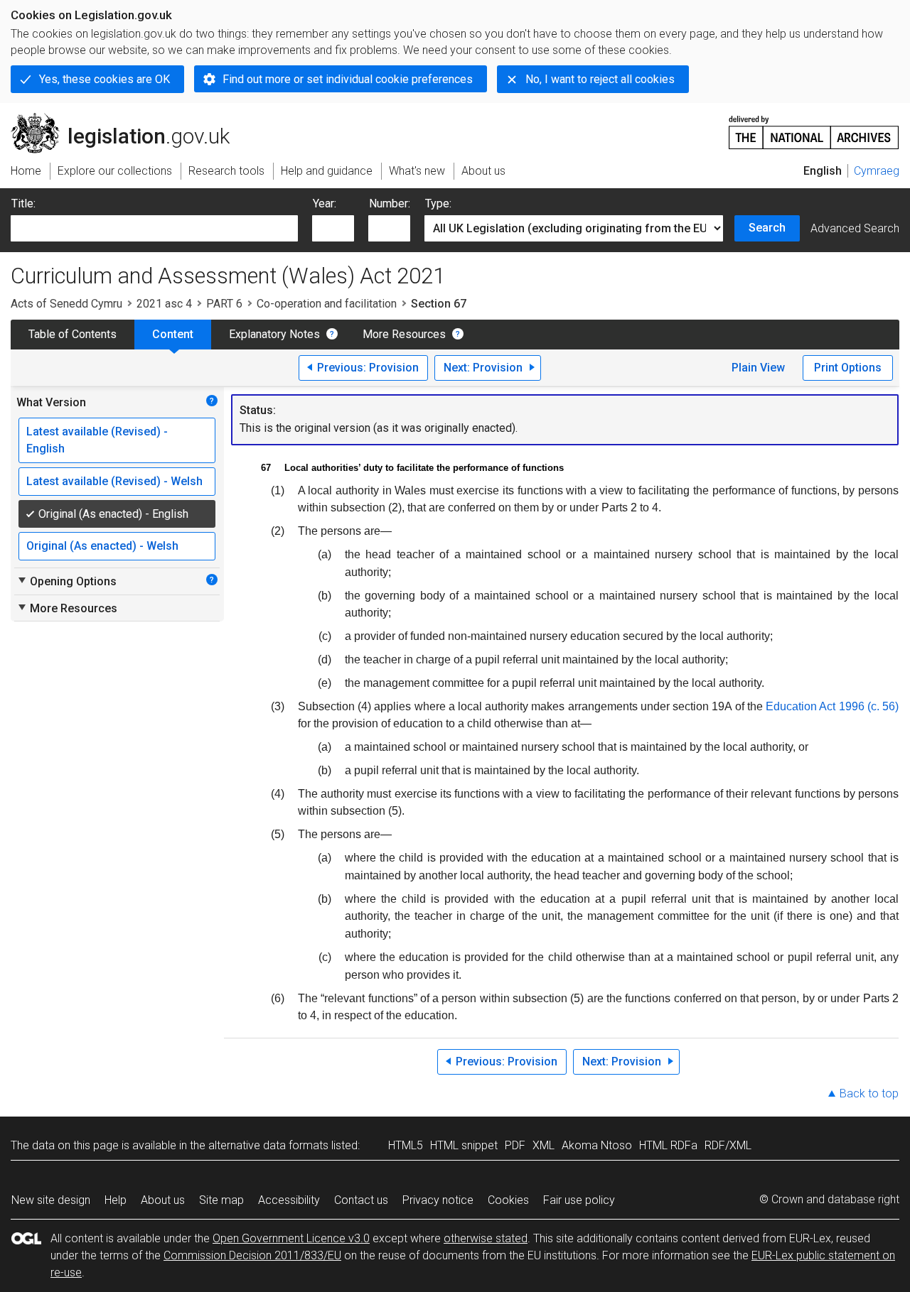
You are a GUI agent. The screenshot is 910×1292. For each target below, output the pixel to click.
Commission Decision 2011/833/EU (252, 1255)
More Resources (404, 334)
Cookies (508, 1200)
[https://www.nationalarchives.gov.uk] (814, 127)
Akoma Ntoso (597, 1145)
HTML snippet (464, 1145)
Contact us (361, 1200)
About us (163, 1200)
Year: (324, 203)
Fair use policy (579, 1200)
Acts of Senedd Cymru (66, 303)
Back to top (869, 1093)
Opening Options (66, 581)
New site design (50, 1200)
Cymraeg (876, 171)
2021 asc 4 (164, 303)
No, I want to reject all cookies (600, 79)
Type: (438, 203)
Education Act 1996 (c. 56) (832, 706)
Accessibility (289, 1200)
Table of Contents (72, 334)
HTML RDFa (668, 1145)
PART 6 (224, 303)
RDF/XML (728, 1145)
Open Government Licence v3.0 (291, 1238)
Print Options (848, 367)
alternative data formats (268, 1145)
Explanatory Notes (274, 334)
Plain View (758, 367)
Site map (221, 1200)
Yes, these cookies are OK (104, 79)
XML (543, 1145)
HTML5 (405, 1145)
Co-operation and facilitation (327, 303)
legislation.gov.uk (128, 118)
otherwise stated (486, 1238)
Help (116, 1200)
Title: (23, 203)
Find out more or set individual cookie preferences (348, 79)
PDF (515, 1145)
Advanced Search (854, 228)
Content (172, 334)
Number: (389, 203)
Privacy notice (437, 1200)
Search (767, 227)
